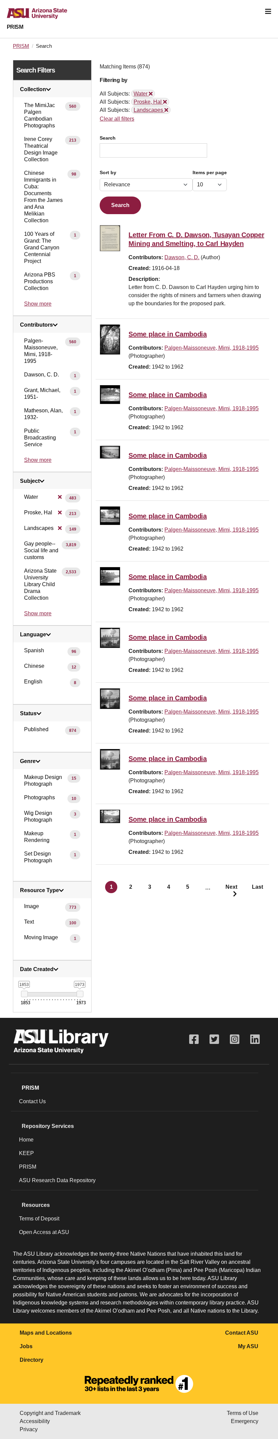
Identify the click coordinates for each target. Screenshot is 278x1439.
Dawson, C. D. (181, 257)
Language (33, 634)
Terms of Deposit (39, 1218)
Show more (38, 304)
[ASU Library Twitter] (214, 1039)
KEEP (26, 1153)
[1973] (80, 994)
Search (108, 138)
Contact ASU (241, 1333)
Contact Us (32, 1101)
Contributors (36, 325)
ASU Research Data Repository (57, 1180)
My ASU (248, 1346)
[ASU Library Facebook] (194, 1039)
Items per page (210, 172)
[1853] (24, 994)
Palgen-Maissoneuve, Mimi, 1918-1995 (211, 348)
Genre (28, 761)
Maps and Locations (46, 1333)
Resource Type (39, 890)
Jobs (26, 1346)
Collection (33, 89)
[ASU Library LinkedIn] (255, 1039)
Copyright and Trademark (50, 1413)
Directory (31, 1360)
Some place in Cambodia (167, 334)
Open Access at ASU (44, 1232)
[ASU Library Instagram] (234, 1039)
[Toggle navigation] (268, 11)
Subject (30, 481)
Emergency (244, 1421)
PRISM (15, 27)
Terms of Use (242, 1413)
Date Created (37, 969)
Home (26, 1140)
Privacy (29, 1429)
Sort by (108, 172)
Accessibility (35, 1421)
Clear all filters (117, 119)
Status (28, 713)
